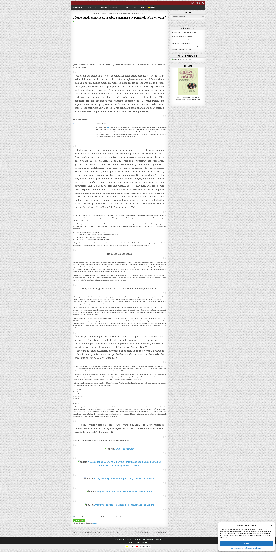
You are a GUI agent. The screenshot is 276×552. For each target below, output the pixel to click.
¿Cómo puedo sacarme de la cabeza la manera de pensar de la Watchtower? (119, 17)
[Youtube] (199, 3)
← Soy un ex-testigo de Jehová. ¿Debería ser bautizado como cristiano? (95, 532)
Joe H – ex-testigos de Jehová (182, 43)
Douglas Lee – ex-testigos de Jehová (184, 32)
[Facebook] (196, 3)
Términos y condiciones (253, 548)
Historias (104, 7)
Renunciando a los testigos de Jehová (134, 14)
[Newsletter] (181, 59)
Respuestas (113, 7)
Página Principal (77, 7)
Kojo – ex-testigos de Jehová (182, 36)
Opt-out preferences (237, 548)
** (159, 288)
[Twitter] (192, 3)
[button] (272, 525)
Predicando (125, 7)
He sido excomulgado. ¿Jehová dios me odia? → (152, 532)
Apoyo (135, 7)
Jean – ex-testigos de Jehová (182, 40)
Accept (246, 544)
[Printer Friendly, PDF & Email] (79, 520)
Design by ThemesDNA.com (138, 542)
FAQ (95, 7)
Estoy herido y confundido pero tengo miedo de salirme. (124, 478)
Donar (143, 7)
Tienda (89, 7)
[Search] (203, 3)
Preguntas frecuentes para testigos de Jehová (108, 14)
